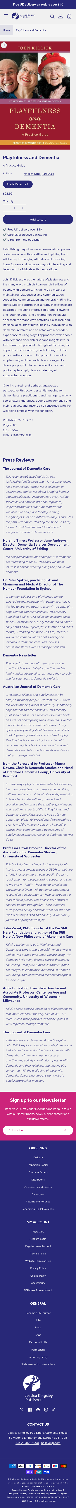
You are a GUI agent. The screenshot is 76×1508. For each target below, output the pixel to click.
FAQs (38, 1334)
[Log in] (60, 16)
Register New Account (38, 1246)
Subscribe (16, 1130)
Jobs (38, 1320)
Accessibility (38, 1282)
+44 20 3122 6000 (27, 1442)
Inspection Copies (38, 1164)
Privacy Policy (38, 1268)
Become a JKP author (38, 1312)
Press (38, 1327)
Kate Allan (48, 173)
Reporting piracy (38, 1356)
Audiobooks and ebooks (38, 1186)
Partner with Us (38, 1342)
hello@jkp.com (51, 1442)
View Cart (38, 1231)
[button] (6, 16)
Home (6, 30)
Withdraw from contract (38, 1290)
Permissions (38, 1349)
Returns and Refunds (38, 1201)
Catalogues (38, 1194)
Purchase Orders (38, 1172)
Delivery (38, 1157)
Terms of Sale (38, 1253)
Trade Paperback (18, 184)
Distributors (38, 1179)
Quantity (8, 201)
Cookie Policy (38, 1275)
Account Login (38, 1238)
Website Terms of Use (38, 1260)
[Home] (23, 16)
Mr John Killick (32, 173)
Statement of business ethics (38, 1364)
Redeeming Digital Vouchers (38, 1208)
